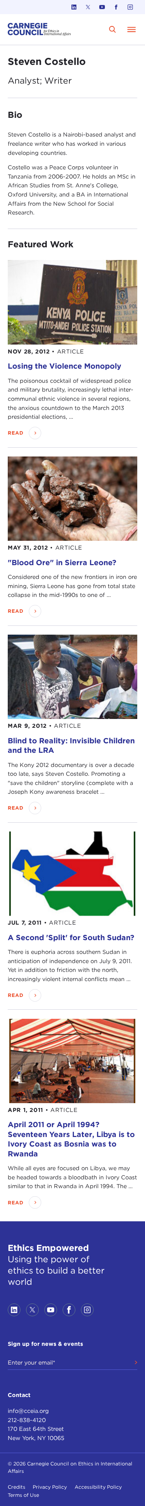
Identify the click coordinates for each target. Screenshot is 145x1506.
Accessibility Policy (98, 1487)
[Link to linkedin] (74, 7)
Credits (16, 1487)
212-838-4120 (27, 1420)
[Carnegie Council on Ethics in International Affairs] (39, 29)
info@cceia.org (28, 1411)
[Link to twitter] (88, 7)
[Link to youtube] (102, 7)
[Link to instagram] (130, 7)
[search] (112, 29)
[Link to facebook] (116, 7)
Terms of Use (23, 1495)
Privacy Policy (50, 1487)
